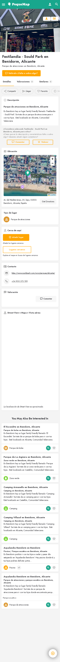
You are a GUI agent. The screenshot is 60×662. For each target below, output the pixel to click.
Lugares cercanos (17, 249)
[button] (30, 175)
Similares (45, 81)
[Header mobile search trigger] (57, 4)
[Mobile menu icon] (3, 4)
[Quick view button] (48, 448)
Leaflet (53, 194)
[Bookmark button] (54, 448)
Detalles (7, 81)
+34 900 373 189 (20, 281)
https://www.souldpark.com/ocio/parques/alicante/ (33, 273)
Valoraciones (25, 81)
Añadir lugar (17, 237)
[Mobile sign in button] (50, 4)
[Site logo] (19, 4)
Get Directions (48, 201)
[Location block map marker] (28, 173)
